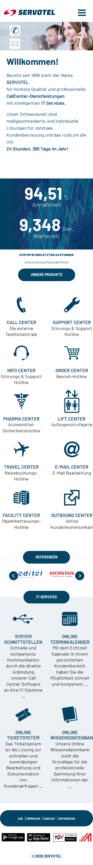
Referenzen (67, 818)
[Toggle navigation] (82, 12)
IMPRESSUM (33, 818)
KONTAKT (49, 818)
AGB (20, 818)
